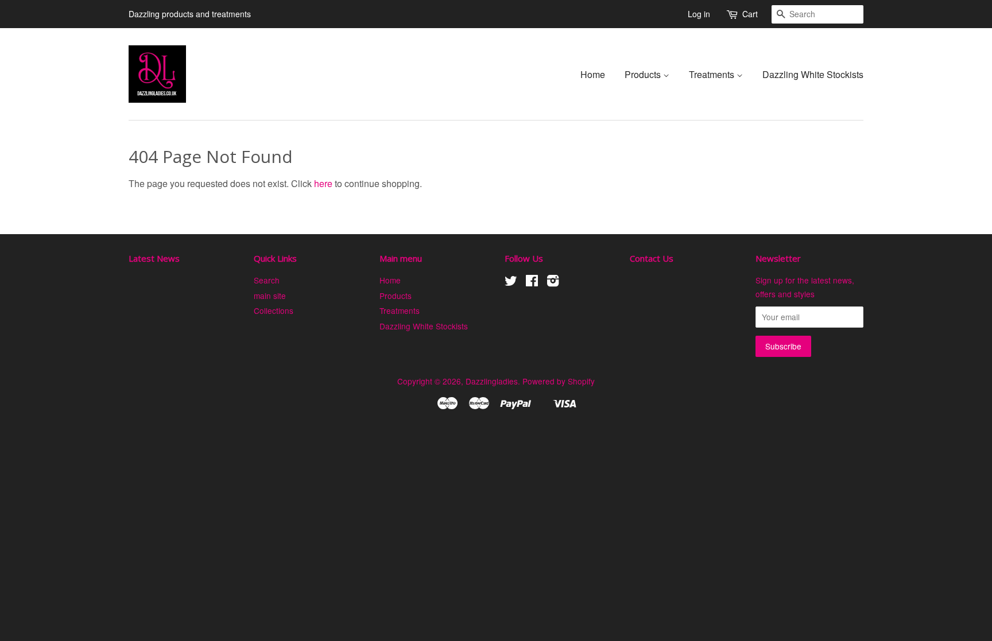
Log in (699, 14)
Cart (750, 14)
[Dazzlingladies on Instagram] (553, 282)
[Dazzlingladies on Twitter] (511, 282)
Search (267, 280)
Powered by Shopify (558, 381)
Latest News (154, 258)
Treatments (713, 74)
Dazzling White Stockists (812, 74)
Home (592, 74)
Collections (273, 310)
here (323, 183)
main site (270, 295)
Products (644, 74)
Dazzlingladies (492, 381)
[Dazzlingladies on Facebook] (531, 282)
